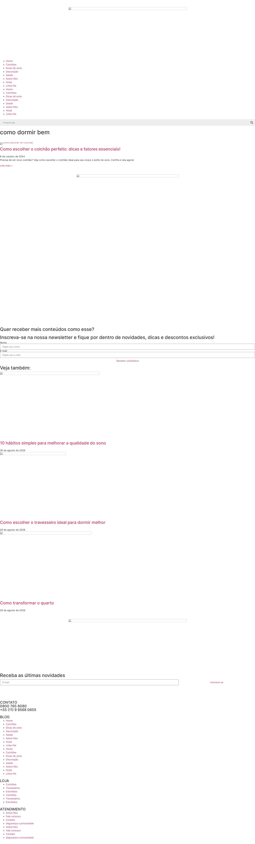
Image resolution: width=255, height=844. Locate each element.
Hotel (9, 82)
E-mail (3, 351)
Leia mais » (6, 165)
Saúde (9, 75)
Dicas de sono (14, 68)
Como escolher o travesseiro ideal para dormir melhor (52, 522)
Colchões (11, 64)
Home (9, 60)
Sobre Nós (12, 78)
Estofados (11, 791)
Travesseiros (13, 787)
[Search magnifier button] (252, 122)
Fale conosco (13, 816)
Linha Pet (11, 85)
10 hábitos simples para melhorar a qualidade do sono (53, 442)
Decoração (12, 71)
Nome (3, 342)
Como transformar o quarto (27, 602)
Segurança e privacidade (20, 823)
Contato (10, 819)
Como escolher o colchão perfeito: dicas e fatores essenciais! (60, 149)
